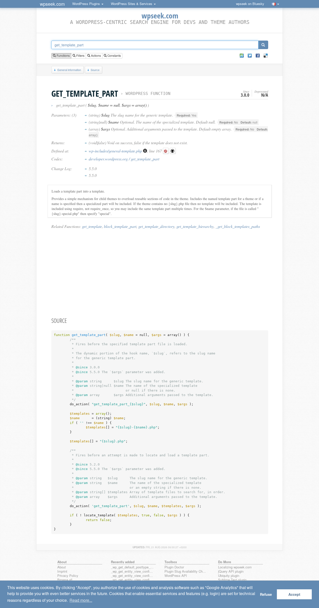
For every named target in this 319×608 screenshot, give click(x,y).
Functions (63, 56)
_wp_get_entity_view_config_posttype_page (132, 571)
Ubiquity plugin (228, 576)
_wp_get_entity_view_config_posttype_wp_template (132, 580)
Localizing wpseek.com (235, 567)
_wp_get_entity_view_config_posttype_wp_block (132, 576)
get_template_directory (156, 226)
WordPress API (175, 576)
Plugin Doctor (174, 567)
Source (95, 70)
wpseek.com (52, 3)
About (61, 567)
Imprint (62, 571)
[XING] (242, 56)
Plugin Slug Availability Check (185, 571)
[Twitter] (250, 56)
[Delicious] (266, 56)
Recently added (123, 561)
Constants (114, 56)
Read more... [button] (81, 600)
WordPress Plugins (86, 3)
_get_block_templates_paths (238, 226)
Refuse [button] (266, 594)
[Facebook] (258, 56)
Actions (95, 56)
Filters (80, 56)
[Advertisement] (159, 273)
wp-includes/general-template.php (116, 150)
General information (69, 70)
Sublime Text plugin (232, 580)
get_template (92, 226)
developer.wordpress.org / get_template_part (124, 158)
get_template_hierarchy (195, 226)
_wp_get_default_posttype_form (132, 567)
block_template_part (120, 226)
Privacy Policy (67, 576)
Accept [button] (294, 594)
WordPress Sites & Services (132, 3)
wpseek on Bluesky (250, 3)
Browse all (64, 580)
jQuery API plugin (230, 571)
